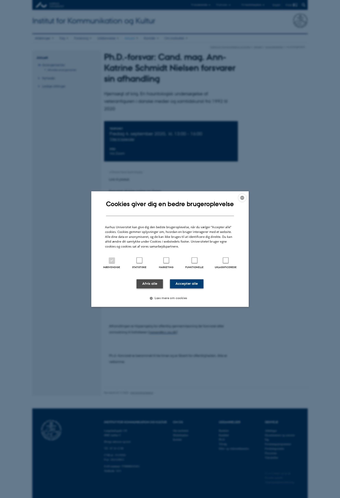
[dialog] (170, 249)
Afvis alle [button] (149, 284)
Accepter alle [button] (187, 284)
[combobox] (242, 198)
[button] (170, 298)
